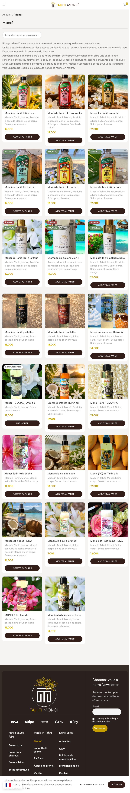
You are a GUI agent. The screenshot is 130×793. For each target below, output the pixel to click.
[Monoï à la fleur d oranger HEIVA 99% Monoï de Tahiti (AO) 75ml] (65, 519)
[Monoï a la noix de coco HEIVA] (65, 452)
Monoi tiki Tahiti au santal (104, 113)
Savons (51, 262)
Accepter (116, 784)
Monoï (24, 117)
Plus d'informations (92, 784)
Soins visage (70, 268)
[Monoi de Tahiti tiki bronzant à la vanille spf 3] (65, 92)
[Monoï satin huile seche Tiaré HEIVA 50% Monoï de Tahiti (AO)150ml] (65, 594)
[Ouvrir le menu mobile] (4, 5)
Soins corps (30, 120)
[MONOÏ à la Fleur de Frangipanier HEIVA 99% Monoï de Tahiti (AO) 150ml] (22, 594)
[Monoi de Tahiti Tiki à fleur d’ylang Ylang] (22, 92)
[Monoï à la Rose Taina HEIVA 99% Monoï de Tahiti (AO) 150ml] (108, 519)
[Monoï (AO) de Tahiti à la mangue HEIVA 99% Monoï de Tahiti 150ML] (108, 452)
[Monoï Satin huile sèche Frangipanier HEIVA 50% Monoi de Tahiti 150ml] (22, 452)
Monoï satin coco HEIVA (18, 540)
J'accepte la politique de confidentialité (105, 720)
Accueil (6, 14)
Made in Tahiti (12, 117)
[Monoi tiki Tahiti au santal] (108, 92)
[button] (22, 137)
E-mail (95, 706)
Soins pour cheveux (15, 124)
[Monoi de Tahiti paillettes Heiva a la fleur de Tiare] (22, 311)
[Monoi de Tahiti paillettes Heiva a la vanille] (65, 311)
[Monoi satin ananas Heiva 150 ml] (108, 311)
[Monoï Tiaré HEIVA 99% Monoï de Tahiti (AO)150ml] (108, 381)
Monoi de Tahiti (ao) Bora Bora (107, 257)
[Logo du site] (65, 4)
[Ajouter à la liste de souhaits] (39, 77)
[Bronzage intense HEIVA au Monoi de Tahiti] (65, 381)
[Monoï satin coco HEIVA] (22, 519)
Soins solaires (55, 413)
